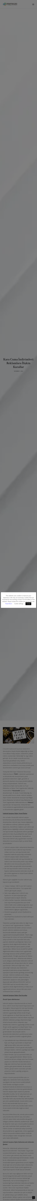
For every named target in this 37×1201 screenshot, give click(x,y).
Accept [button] (28, 604)
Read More (8, 604)
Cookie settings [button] (18, 604)
